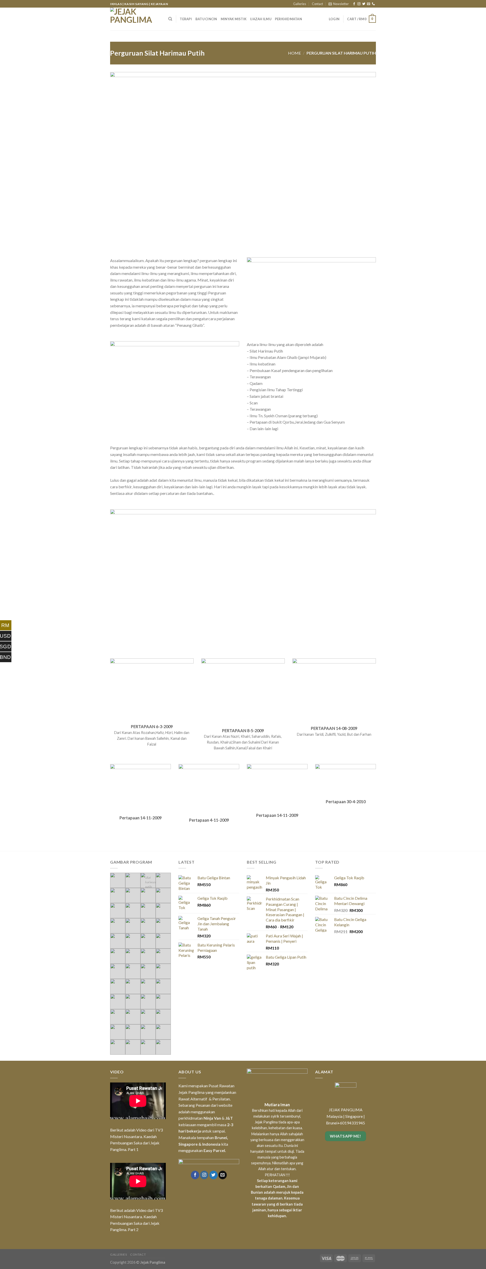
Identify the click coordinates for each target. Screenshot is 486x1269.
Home (294, 53)
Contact (317, 4)
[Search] (170, 19)
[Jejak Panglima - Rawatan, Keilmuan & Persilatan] (135, 19)
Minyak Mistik (234, 19)
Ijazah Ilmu (260, 19)
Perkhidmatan (288, 19)
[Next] (364, 143)
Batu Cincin (206, 19)
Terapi (186, 19)
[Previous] (121, 143)
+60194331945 (351, 1087)
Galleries (299, 4)
